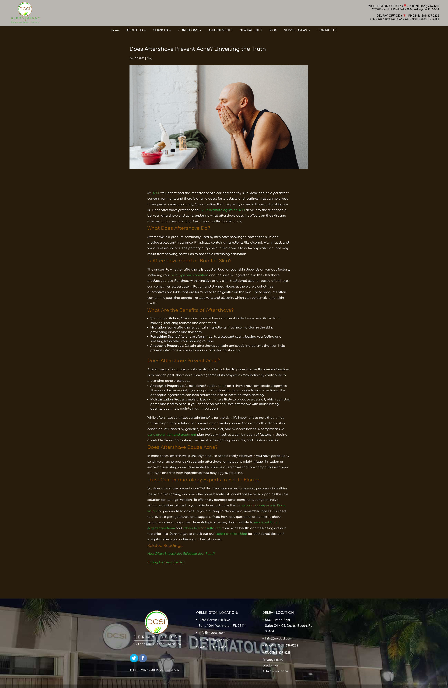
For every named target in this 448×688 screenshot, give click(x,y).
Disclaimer (270, 665)
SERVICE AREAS (295, 30)
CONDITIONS (188, 30)
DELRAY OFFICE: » (389, 15)
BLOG (273, 30)
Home (115, 30)
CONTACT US (327, 30)
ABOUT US (135, 30)
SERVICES (160, 30)
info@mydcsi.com (212, 632)
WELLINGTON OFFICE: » (386, 6)
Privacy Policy (272, 660)
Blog (149, 58)
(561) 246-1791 (430, 6)
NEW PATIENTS (251, 30)
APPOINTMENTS (221, 30)
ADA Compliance (275, 671)
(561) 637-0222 (430, 15)
